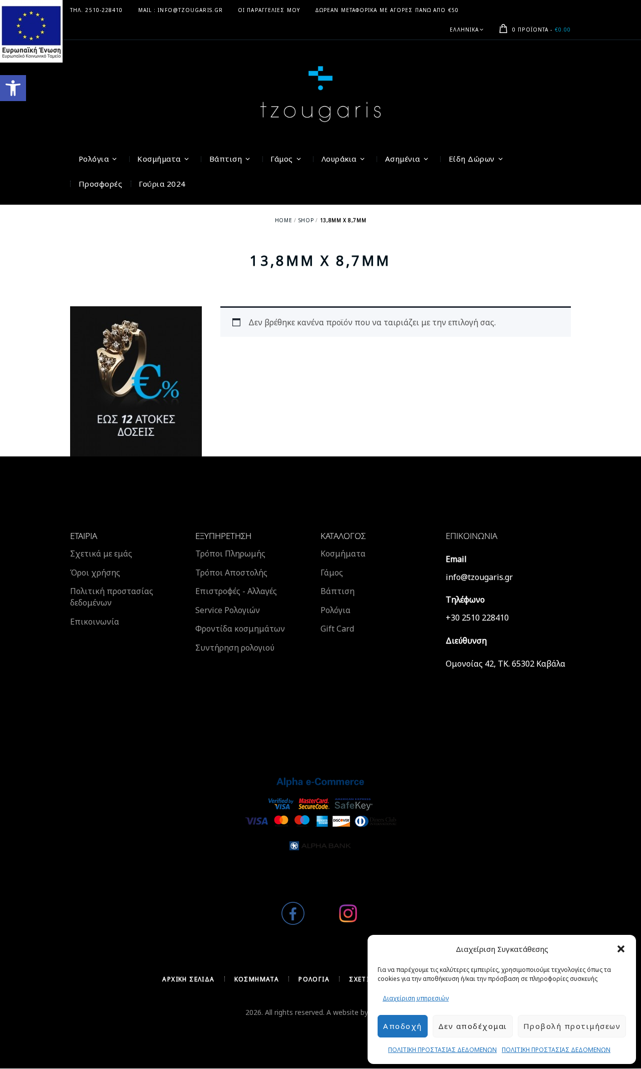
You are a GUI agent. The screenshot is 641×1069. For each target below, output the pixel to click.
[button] (621, 949)
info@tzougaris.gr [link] (479, 577)
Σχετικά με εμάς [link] (101, 553)
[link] (13, 88)
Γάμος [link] (331, 572)
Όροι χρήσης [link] (95, 572)
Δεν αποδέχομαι (472, 1026)
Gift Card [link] (337, 628)
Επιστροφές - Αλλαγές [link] (236, 591)
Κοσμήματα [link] (343, 553)
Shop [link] (305, 220)
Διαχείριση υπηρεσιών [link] (416, 998)
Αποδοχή (402, 1026)
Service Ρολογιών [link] (227, 610)
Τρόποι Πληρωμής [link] (230, 553)
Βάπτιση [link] (337, 591)
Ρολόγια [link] (335, 610)
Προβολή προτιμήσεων (572, 1026)
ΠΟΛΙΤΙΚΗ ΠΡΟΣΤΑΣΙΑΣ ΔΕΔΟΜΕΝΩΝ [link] (442, 1049)
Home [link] (283, 220)
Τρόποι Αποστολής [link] (231, 572)
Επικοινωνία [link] (94, 621)
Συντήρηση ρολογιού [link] (234, 647)
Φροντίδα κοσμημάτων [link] (240, 628)
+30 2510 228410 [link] (477, 617)
